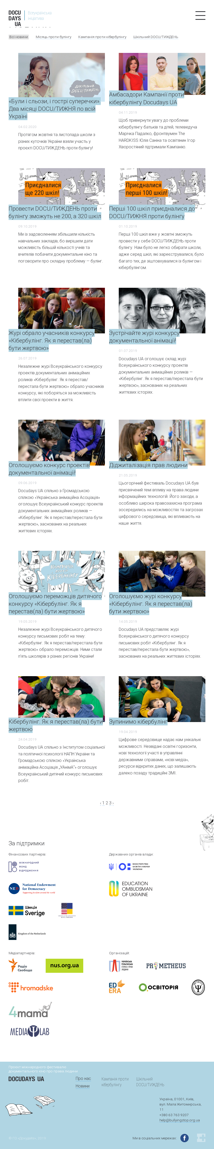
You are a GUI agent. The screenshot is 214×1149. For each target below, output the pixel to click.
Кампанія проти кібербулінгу (102, 37)
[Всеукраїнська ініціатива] (40, 24)
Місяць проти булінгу (53, 37)
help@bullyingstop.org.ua (179, 1120)
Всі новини (18, 37)
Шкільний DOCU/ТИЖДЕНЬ (155, 37)
